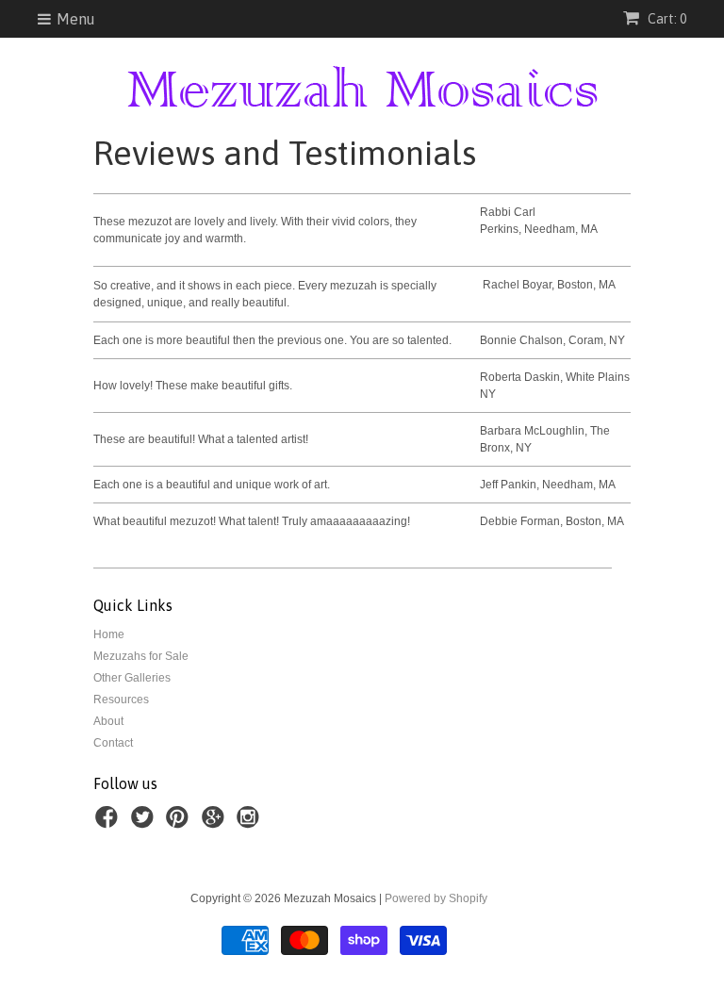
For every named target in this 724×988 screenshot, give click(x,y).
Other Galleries (132, 677)
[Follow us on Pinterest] (180, 823)
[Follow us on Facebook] (109, 823)
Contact (113, 742)
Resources (121, 699)
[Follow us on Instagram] (251, 823)
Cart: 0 (665, 18)
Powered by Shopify (436, 898)
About (108, 721)
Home (108, 634)
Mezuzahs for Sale (141, 656)
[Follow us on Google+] (216, 823)
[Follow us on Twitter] (145, 823)
